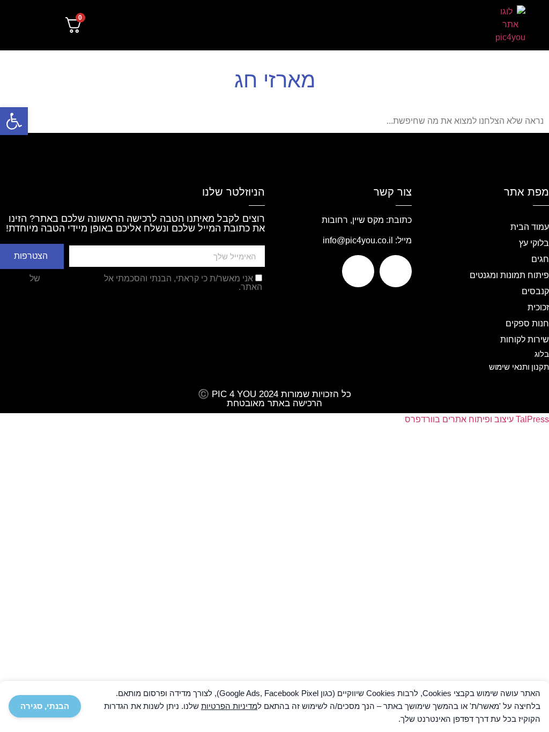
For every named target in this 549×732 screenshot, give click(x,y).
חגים (540, 259)
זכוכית (538, 307)
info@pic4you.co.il (358, 240)
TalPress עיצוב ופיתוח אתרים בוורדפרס (477, 419)
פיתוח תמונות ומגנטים (509, 275)
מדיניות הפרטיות (72, 278)
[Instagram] (358, 271)
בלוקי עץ (534, 243)
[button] (453, 25)
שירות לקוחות (524, 339)
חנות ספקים (527, 323)
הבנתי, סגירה (44, 706)
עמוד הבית (529, 226)
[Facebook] (396, 271)
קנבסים (535, 291)
